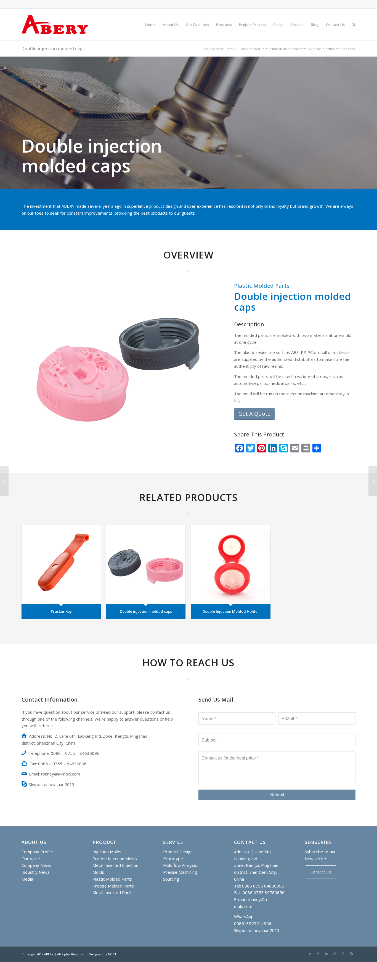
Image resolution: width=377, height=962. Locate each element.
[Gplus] (335, 954)
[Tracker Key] (61, 564)
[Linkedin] (326, 954)
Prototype (173, 858)
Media (27, 879)
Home (230, 49)
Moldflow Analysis (180, 865)
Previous (34, 368)
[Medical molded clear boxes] (372, 481)
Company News (36, 865)
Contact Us (320, 872)
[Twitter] (310, 954)
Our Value (31, 858)
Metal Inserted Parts (112, 892)
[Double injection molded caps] (145, 564)
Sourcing (171, 879)
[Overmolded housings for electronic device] (4, 481)
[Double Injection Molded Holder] (230, 564)
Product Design (178, 851)
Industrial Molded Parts (289, 49)
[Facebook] (318, 954)
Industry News (36, 872)
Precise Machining (180, 872)
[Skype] (351, 954)
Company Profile (37, 851)
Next (201, 368)
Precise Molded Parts (113, 886)
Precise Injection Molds (114, 858)
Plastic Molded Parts (253, 49)
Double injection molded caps (53, 49)
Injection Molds (106, 851)
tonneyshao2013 (263, 930)
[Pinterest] (343, 954)
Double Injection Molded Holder (231, 611)
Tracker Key (61, 611)
